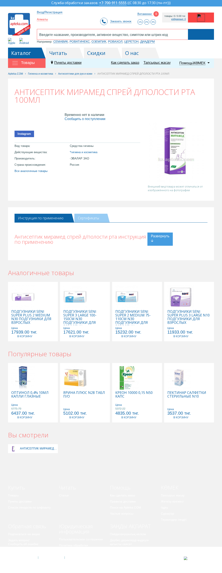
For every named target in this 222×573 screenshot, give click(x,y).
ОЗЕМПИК (98, 41)
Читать (58, 52)
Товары (13, 495)
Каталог (21, 52)
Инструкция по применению (41, 218)
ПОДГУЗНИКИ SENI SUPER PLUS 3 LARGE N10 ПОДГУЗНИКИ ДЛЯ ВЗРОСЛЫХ (188, 317)
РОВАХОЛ (115, 41)
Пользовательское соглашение (81, 539)
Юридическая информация (76, 529)
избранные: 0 (178, 19)
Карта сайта (77, 557)
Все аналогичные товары (31, 171)
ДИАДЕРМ (147, 41)
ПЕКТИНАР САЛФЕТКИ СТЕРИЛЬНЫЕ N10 (186, 394)
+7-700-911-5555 (113, 3)
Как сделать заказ (125, 62)
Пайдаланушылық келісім (128, 534)
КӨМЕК (169, 487)
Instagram (24, 133)
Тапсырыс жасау (157, 62)
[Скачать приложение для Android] (24, 41)
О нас (132, 52)
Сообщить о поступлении (85, 119)
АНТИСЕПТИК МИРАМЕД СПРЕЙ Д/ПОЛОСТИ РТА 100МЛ (38, 448)
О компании (51, 557)
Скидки (96, 52)
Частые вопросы (121, 513)
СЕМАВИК (60, 41)
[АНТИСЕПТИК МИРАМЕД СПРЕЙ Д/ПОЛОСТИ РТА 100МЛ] (13, 448)
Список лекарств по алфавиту (29, 507)
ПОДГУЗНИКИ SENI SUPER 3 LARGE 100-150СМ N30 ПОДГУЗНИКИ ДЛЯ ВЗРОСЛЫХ (79, 319)
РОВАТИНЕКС (80, 41)
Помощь (120, 487)
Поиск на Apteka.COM (125, 507)
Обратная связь (27, 526)
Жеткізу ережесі (172, 501)
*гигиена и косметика (83, 152)
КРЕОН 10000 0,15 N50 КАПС (134, 394)
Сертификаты (88, 218)
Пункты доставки (68, 62)
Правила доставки (123, 501)
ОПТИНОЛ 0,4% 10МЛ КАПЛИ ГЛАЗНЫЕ (30, 394)
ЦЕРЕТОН (131, 41)
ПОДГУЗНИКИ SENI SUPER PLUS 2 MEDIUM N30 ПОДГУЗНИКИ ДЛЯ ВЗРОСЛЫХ (31, 317)
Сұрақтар (167, 513)
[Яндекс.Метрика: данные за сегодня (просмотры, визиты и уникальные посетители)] (196, 558)
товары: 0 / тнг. (175, 16)
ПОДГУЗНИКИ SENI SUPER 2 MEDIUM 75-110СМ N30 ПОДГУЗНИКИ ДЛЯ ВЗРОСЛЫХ (133, 319)
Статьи (64, 495)
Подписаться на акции (24, 534)
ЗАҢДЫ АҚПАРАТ (130, 526)
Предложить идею (21, 550)
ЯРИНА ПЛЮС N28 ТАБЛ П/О (84, 394)
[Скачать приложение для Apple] (12, 41)
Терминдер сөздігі (173, 519)
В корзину (24, 336)
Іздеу (164, 507)
